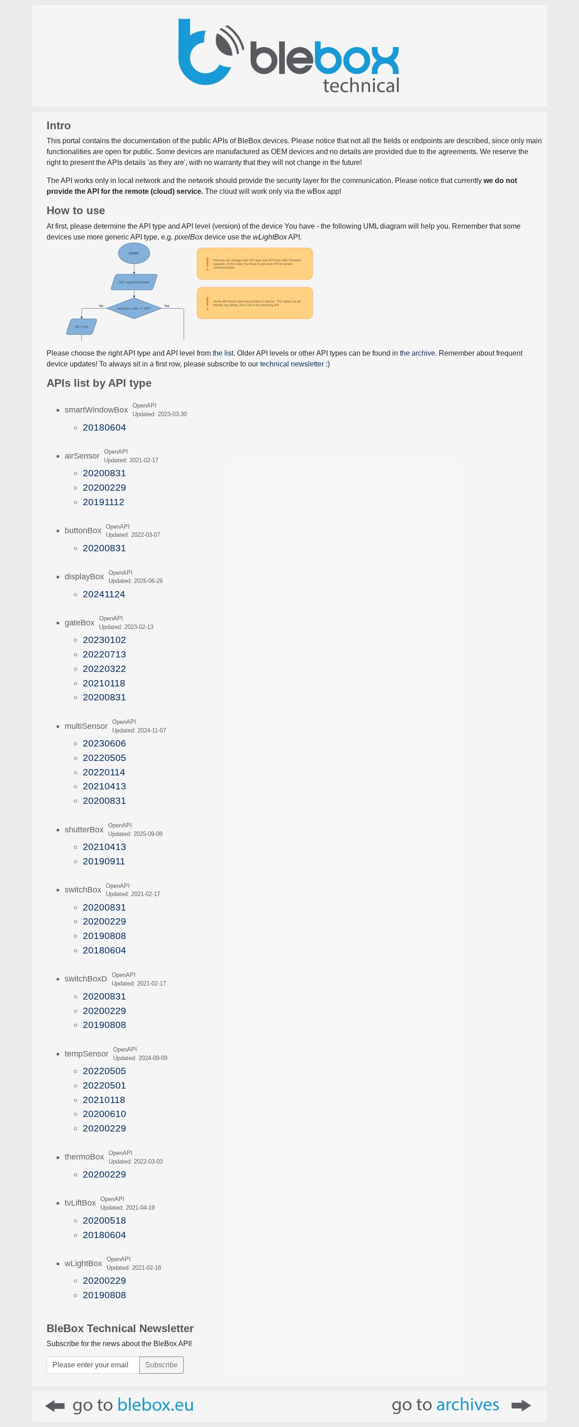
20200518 (104, 1220)
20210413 (104, 786)
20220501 (104, 1085)
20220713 (104, 654)
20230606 (104, 743)
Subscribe (161, 1365)
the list (223, 353)
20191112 (103, 502)
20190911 (104, 861)
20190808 (104, 935)
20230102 (104, 639)
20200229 (104, 487)
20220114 (104, 772)
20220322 (104, 668)
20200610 (104, 1113)
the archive (417, 353)
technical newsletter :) (295, 364)
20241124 (104, 594)
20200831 (104, 473)
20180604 (104, 427)
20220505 (104, 757)
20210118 (104, 683)
